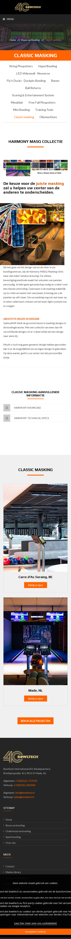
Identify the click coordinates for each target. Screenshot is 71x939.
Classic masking (24, 117)
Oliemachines (48, 117)
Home (13, 39)
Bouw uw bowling (15, 825)
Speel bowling (13, 836)
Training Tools (44, 109)
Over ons (11, 842)
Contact (10, 866)
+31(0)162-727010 (26, 780)
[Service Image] (35, 527)
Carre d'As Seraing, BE (35, 577)
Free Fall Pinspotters (42, 102)
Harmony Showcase (27, 407)
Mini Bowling (21, 109)
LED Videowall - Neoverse (33, 73)
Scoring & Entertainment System (33, 95)
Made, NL (35, 690)
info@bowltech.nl (25, 792)
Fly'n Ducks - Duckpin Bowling (26, 80)
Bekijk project (35, 585)
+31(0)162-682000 (25, 785)
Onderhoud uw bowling (18, 831)
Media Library (13, 872)
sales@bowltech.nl (24, 796)
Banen (55, 80)
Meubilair (17, 102)
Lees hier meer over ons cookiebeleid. (35, 923)
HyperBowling (47, 66)
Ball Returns (33, 88)
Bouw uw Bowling (30, 39)
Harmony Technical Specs (31, 418)
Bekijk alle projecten (35, 720)
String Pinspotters (21, 66)
